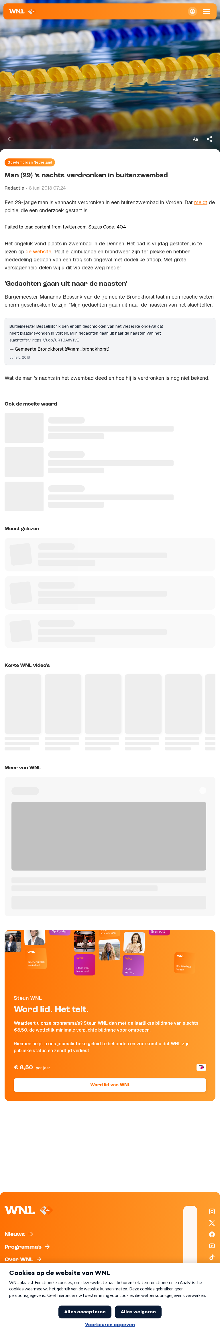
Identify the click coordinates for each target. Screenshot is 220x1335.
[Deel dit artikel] (209, 139)
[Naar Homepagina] (22, 11)
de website (38, 251)
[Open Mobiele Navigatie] (206, 11)
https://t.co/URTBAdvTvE (55, 340)
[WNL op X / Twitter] (212, 1222)
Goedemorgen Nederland (29, 162)
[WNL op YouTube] (212, 1245)
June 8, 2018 (19, 357)
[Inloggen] (192, 11)
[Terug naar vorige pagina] (10, 139)
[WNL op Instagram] (212, 1211)
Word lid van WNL (110, 1085)
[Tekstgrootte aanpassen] (195, 139)
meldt (200, 202)
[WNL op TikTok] (212, 1257)
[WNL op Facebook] (212, 1234)
